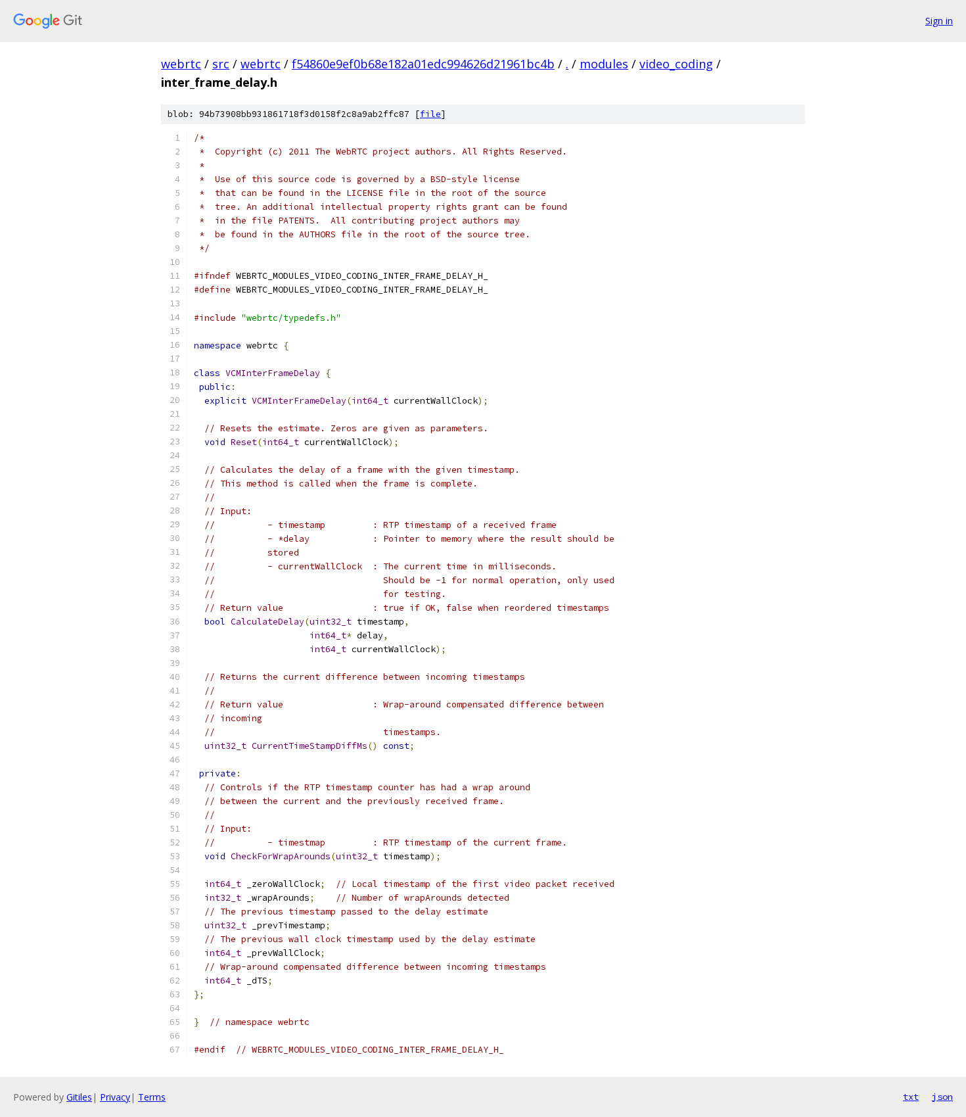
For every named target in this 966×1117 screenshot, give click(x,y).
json (942, 1097)
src (220, 64)
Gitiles (79, 1097)
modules (604, 64)
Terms (152, 1097)
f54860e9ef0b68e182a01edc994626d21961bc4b (423, 64)
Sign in (939, 20)
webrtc (181, 64)
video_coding (676, 64)
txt (911, 1097)
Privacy (115, 1097)
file (430, 114)
